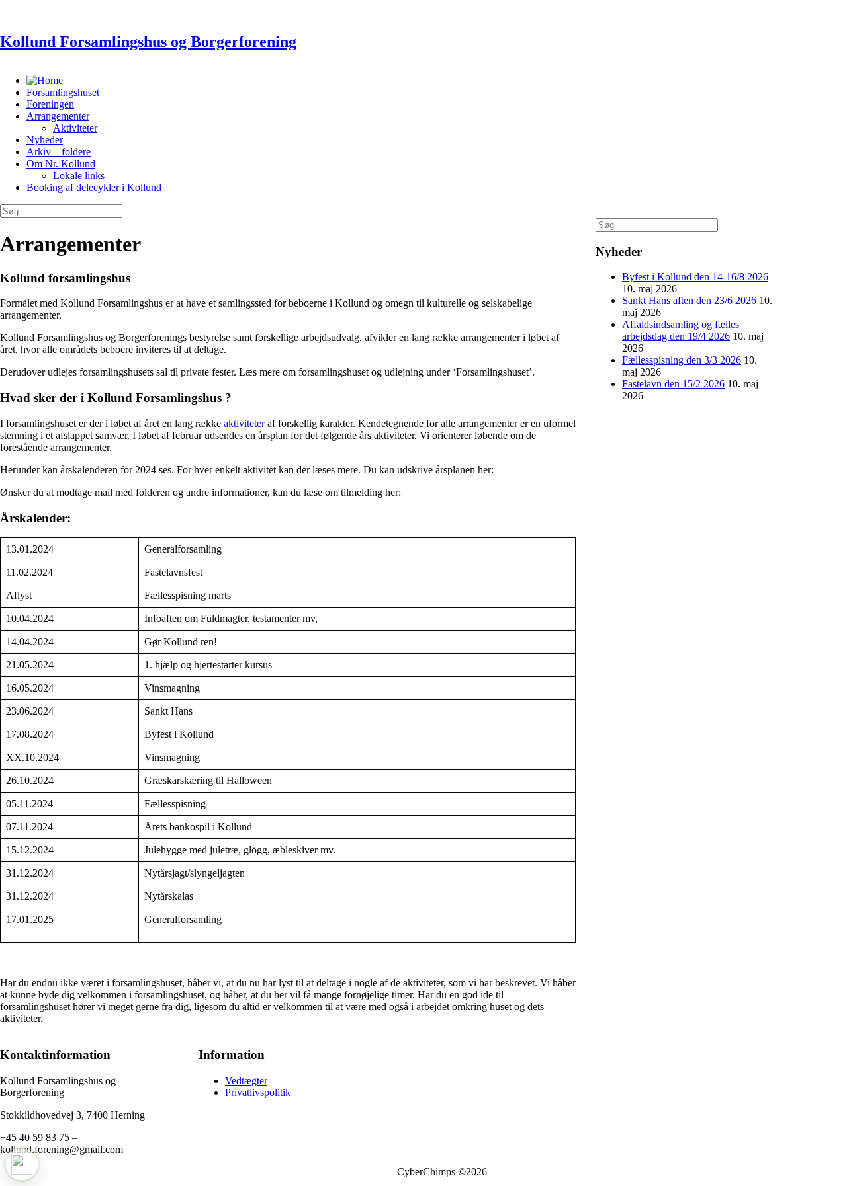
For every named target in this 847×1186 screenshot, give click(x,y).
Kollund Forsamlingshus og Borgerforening (148, 41)
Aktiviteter (75, 128)
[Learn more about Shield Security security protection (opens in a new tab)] (21, 1164)
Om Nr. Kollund (60, 163)
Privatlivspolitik (257, 1092)
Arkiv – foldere (58, 151)
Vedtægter (246, 1080)
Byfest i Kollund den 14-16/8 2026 (695, 276)
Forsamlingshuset (62, 92)
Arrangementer (57, 116)
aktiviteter (244, 423)
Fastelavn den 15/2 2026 (673, 383)
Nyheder (44, 139)
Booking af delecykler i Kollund (93, 187)
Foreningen (50, 104)
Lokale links (79, 175)
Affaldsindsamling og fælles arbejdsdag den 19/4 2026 (680, 330)
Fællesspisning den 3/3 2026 (681, 360)
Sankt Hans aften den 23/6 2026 (689, 300)
